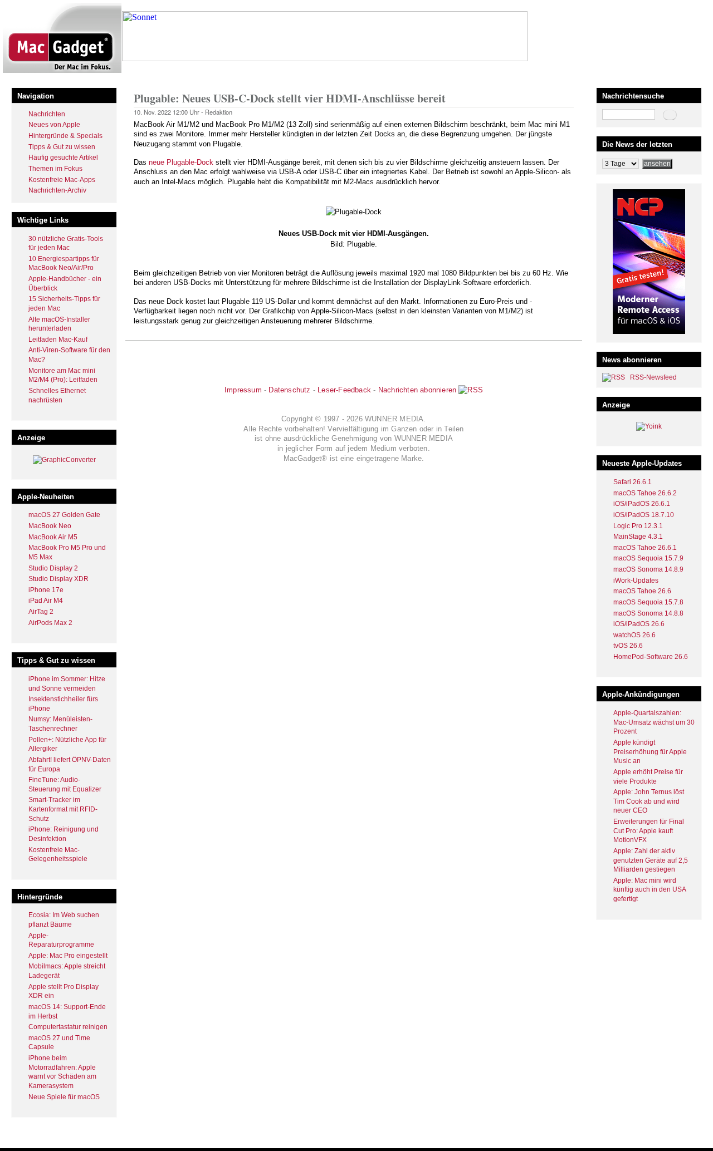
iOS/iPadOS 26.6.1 (641, 504)
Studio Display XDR (58, 579)
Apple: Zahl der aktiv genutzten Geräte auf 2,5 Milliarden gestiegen (650, 860)
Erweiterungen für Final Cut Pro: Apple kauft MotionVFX (648, 831)
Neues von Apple (54, 125)
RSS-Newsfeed (653, 377)
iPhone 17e (46, 590)
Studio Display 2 (53, 568)
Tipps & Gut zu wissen (61, 147)
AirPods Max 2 (50, 623)
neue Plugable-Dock (181, 162)
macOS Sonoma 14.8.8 (648, 613)
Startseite (148, 74)
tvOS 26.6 (628, 646)
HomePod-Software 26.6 (650, 657)
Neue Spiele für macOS (64, 1097)
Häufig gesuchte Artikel (63, 157)
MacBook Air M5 (52, 537)
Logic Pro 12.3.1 (638, 526)
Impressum (243, 390)
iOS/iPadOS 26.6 (639, 624)
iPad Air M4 (45, 600)
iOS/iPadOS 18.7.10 (643, 515)
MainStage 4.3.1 (638, 536)
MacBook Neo (49, 526)
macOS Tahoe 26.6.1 (645, 548)
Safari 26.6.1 (632, 482)
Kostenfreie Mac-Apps (61, 180)
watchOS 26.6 (634, 635)
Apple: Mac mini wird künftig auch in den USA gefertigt (649, 890)
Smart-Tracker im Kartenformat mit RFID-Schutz (62, 809)
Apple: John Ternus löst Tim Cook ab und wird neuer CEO (648, 801)
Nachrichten (46, 114)
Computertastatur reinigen (68, 1027)
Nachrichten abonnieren (417, 390)
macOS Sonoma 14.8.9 (648, 569)
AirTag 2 (40, 612)
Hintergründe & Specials (65, 136)
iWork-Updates (635, 580)
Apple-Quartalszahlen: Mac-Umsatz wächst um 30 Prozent (654, 722)
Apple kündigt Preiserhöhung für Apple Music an (650, 752)
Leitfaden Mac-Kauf (57, 339)
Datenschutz (289, 390)
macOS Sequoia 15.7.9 (648, 558)
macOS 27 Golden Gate (64, 515)
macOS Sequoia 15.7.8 (648, 602)
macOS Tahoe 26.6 (642, 591)
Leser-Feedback (344, 390)
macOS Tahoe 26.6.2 (645, 493)
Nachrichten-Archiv (57, 190)
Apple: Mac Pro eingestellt (68, 956)
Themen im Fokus (55, 169)
